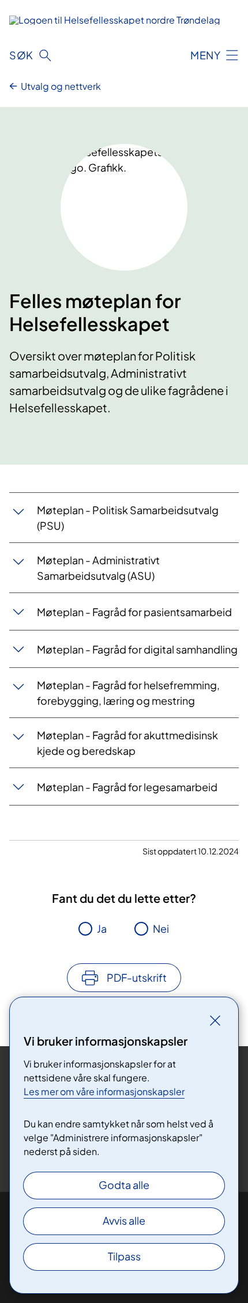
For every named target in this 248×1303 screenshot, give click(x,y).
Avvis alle (124, 1220)
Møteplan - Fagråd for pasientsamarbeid (134, 611)
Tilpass (124, 1256)
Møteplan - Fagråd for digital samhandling (137, 649)
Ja (102, 928)
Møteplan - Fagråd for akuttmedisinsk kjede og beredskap (127, 742)
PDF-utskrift (137, 977)
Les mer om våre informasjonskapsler (104, 1091)
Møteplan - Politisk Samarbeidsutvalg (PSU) (128, 517)
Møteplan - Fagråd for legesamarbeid (127, 786)
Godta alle (124, 1184)
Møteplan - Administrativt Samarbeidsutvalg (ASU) (98, 567)
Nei (161, 928)
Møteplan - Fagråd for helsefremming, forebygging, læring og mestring (128, 692)
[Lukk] (215, 1020)
